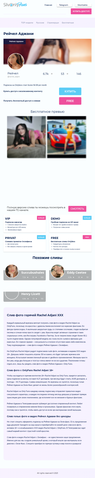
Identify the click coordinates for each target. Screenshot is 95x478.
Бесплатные (68, 23)
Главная (48, 5)
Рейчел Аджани (16, 41)
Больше (41, 218)
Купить (70, 91)
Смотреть (77, 208)
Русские (40, 23)
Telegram (63, 5)
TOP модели (27, 23)
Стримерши (53, 23)
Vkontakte (82, 5)
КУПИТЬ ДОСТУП (81, 11)
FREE (87, 237)
